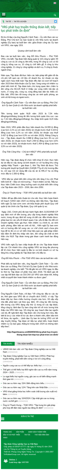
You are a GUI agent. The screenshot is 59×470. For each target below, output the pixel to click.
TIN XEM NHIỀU (25, 344)
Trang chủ (7, 432)
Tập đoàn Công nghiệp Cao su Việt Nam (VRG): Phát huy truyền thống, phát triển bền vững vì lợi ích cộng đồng (28, 359)
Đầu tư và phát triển (11, 435)
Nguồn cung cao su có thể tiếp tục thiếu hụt (27, 365)
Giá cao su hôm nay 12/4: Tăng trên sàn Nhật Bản (30, 387)
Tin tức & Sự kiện (20, 22)
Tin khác (8, 344)
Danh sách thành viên (37, 432)
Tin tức (8, 22)
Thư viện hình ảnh (42, 435)
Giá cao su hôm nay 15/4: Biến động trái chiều (28, 383)
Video (5, 438)
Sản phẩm (20, 432)
